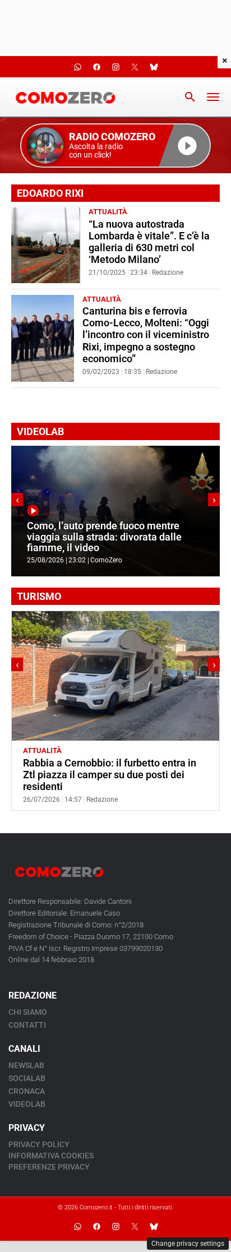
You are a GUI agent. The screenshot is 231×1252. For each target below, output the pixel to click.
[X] (134, 1226)
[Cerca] (190, 97)
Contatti (27, 1024)
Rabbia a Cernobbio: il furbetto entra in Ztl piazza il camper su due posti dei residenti (109, 774)
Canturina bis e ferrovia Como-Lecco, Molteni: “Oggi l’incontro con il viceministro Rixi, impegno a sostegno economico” (145, 335)
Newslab (26, 1065)
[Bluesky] (153, 1226)
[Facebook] (96, 1226)
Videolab (26, 1103)
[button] (115, 145)
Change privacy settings (187, 1244)
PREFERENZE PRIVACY (49, 1166)
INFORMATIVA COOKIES (51, 1155)
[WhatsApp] (77, 1226)
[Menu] (213, 97)
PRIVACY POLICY (39, 1144)
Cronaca (26, 1091)
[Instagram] (115, 1226)
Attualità (108, 211)
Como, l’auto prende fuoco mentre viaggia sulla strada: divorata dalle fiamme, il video (104, 536)
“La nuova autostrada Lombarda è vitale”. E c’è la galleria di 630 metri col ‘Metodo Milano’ (149, 242)
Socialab (26, 1078)
